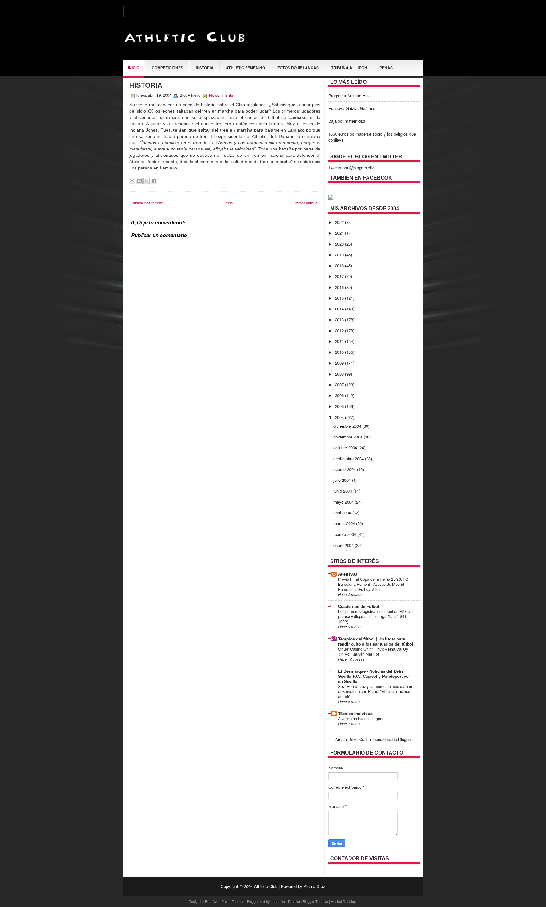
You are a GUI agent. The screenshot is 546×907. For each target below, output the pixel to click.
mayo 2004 (344, 502)
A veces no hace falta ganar (362, 718)
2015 (340, 298)
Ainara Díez (314, 886)
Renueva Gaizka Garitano (351, 108)
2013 (340, 319)
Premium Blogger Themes (308, 901)
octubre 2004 (345, 447)
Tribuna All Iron (349, 67)
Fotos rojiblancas (298, 67)
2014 (340, 309)
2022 (340, 222)
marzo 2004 (344, 523)
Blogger (405, 739)
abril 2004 (342, 513)
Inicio (133, 67)
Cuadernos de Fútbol (358, 606)
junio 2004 (343, 491)
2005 (340, 406)
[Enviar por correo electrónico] (132, 181)
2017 (340, 276)
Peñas (386, 67)
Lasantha (278, 901)
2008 (340, 374)
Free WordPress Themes (224, 901)
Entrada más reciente (147, 202)
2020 (340, 244)
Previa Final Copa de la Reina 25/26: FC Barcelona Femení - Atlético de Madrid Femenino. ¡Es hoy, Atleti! (373, 584)
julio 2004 (342, 480)
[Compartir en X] (146, 181)
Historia (205, 67)
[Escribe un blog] (139, 181)
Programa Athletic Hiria (349, 96)
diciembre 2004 (347, 426)
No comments (221, 95)
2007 (340, 385)
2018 (340, 265)
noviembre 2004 (348, 437)
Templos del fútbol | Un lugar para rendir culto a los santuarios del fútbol (375, 641)
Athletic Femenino (245, 67)
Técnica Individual (356, 713)
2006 (340, 395)
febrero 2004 (345, 534)
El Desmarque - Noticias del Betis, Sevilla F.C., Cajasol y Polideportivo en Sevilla (373, 676)
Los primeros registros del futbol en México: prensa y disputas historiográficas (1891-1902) (375, 616)
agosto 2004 (345, 469)
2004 (340, 417)
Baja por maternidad (346, 121)
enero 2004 (344, 545)
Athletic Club (265, 886)
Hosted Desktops (344, 901)
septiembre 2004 (349, 459)
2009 (340, 363)
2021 (340, 233)
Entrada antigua (305, 202)
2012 (340, 331)
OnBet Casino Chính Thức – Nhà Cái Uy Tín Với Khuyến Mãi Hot (373, 651)
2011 (340, 341)
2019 (340, 255)
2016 (340, 287)
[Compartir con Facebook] (154, 181)
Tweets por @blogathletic (351, 167)
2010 (340, 352)
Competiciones (167, 67)
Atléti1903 (347, 574)
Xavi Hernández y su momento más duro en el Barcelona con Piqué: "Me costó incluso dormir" (375, 691)
